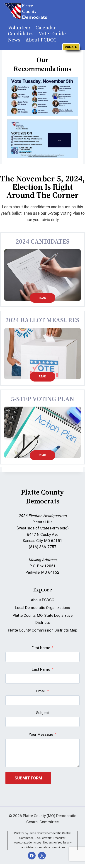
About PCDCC (40, 40)
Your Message (41, 734)
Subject (42, 712)
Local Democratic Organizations (42, 607)
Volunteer (19, 28)
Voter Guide (52, 34)
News (14, 40)
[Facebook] (32, 855)
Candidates (21, 34)
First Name (41, 647)
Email (41, 691)
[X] (42, 855)
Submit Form (28, 778)
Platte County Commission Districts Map (42, 630)
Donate (71, 47)
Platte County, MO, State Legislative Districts (43, 619)
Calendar (46, 28)
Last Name (41, 669)
